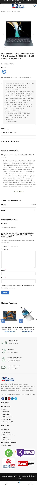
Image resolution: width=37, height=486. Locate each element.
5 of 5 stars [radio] (17, 246)
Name (3, 270)
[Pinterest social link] (11, 132)
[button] (3, 34)
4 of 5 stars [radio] (15, 246)
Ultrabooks (17, 11)
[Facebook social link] (6, 132)
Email (3, 278)
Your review (5, 249)
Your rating (5, 246)
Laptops (9, 11)
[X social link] (9, 132)
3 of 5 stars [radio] (14, 246)
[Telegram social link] (15, 132)
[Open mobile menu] (2, 6)
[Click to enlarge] (5, 47)
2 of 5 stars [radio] (13, 246)
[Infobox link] (18, 342)
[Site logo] (18, 6)
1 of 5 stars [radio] (11, 246)
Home (3, 11)
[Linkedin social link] (13, 132)
